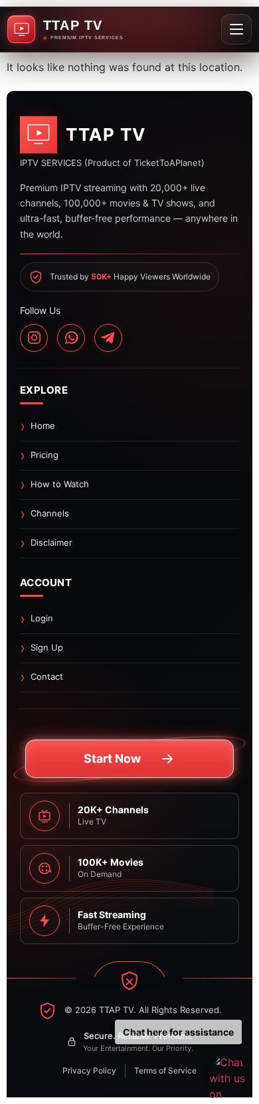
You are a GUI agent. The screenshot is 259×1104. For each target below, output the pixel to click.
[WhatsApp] (71, 338)
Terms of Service (165, 1070)
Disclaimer (51, 542)
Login (42, 618)
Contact (47, 676)
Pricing (44, 454)
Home (43, 425)
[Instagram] (34, 338)
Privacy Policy (89, 1070)
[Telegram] (108, 338)
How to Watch (60, 484)
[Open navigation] (236, 29)
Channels (50, 513)
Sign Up (47, 647)
